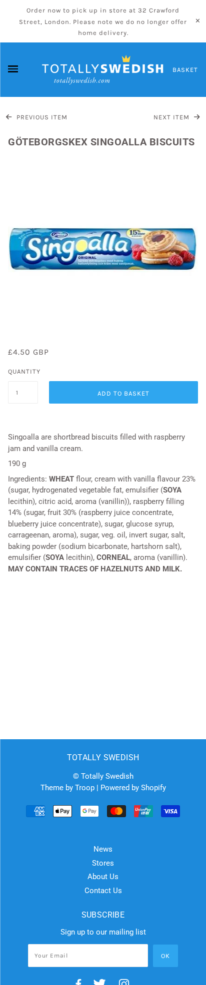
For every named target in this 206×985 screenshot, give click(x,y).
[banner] (103, 69)
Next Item (173, 117)
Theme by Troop (67, 787)
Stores (103, 863)
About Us (103, 876)
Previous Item (41, 117)
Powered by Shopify (133, 787)
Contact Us (103, 890)
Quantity (23, 371)
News (103, 849)
